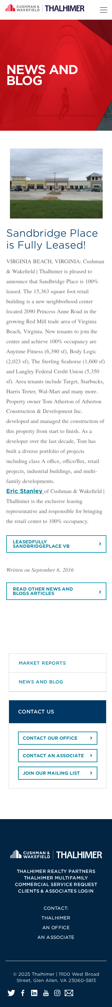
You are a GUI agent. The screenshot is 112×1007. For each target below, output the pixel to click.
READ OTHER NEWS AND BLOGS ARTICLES (43, 591)
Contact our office (50, 738)
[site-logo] (56, 854)
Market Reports (42, 663)
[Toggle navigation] (103, 10)
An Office (56, 927)
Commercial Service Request (56, 884)
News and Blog (41, 681)
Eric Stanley (25, 491)
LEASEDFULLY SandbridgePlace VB (41, 544)
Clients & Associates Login (56, 891)
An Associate (56, 937)
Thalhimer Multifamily (56, 877)
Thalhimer (56, 917)
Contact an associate (53, 755)
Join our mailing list (51, 773)
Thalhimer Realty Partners (56, 871)
